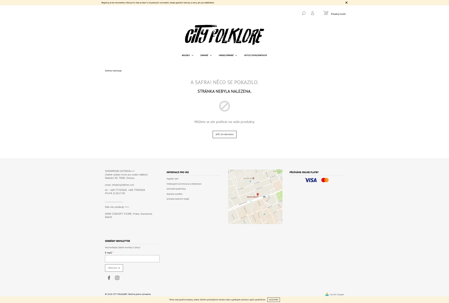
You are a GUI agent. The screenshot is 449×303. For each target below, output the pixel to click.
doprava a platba (174, 193)
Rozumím (273, 299)
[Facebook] (109, 278)
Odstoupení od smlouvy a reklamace (184, 183)
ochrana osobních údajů (178, 198)
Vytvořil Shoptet (337, 294)
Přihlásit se (114, 268)
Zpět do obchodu (225, 134)
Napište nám (173, 178)
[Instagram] (117, 278)
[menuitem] (187, 55)
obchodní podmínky (176, 188)
